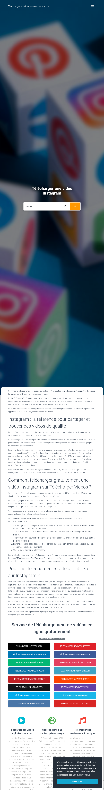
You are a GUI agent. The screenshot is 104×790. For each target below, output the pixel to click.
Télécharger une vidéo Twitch (75, 687)
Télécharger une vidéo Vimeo (75, 695)
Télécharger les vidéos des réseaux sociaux (29, 6)
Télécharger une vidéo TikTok (29, 687)
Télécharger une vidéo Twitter (29, 695)
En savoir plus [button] (83, 775)
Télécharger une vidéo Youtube (75, 704)
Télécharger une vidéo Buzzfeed (75, 646)
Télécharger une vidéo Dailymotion (29, 654)
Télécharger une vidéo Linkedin (29, 671)
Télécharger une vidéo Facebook (75, 654)
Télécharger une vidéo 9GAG (29, 646)
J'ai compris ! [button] (77, 781)
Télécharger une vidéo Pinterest (29, 679)
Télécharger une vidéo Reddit (75, 679)
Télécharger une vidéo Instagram (75, 663)
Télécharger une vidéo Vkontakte (29, 704)
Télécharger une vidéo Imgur (29, 663)
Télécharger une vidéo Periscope (75, 671)
